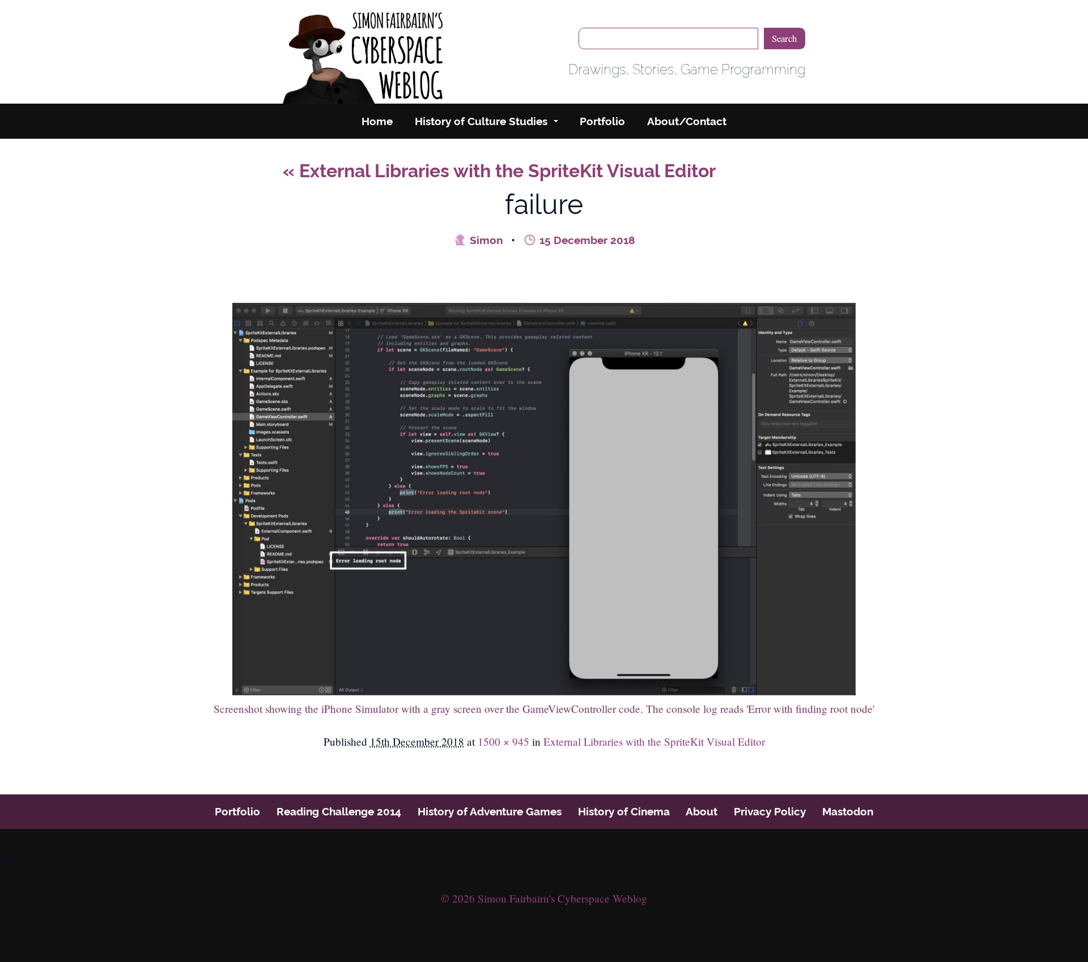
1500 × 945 (503, 741)
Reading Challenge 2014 (339, 811)
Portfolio (602, 121)
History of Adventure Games (490, 811)
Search (784, 38)
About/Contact (686, 121)
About (701, 811)
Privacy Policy (770, 811)
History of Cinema (624, 811)
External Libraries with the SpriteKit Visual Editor (499, 170)
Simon (485, 240)
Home (377, 121)
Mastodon (847, 811)
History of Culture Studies (481, 121)
